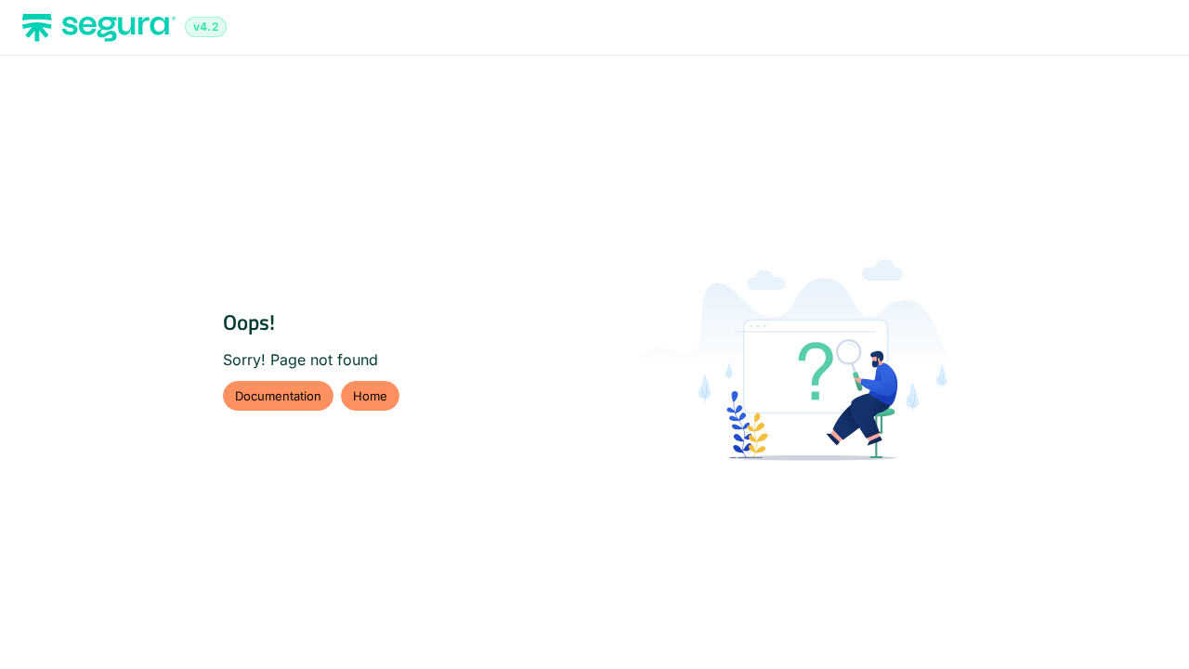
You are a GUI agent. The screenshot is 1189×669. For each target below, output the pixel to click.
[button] (1147, 622)
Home (370, 395)
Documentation (278, 395)
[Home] (99, 28)
